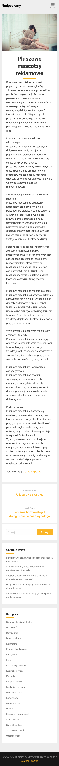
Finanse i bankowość (16, 649)
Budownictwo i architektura (19, 622)
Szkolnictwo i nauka (16, 730)
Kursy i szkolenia (14, 681)
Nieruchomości (13, 703)
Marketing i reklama (15, 687)
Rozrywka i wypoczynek (18, 714)
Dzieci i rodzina (13, 638)
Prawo (9, 708)
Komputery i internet (16, 665)
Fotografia (11, 654)
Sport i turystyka (14, 725)
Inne (8, 660)
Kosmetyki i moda (15, 671)
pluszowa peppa (32, 471)
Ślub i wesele (12, 719)
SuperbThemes (29, 760)
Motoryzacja (12, 698)
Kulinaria (10, 676)
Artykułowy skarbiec (29, 494)
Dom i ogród (12, 627)
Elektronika (11, 644)
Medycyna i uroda (15, 692)
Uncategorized (13, 735)
